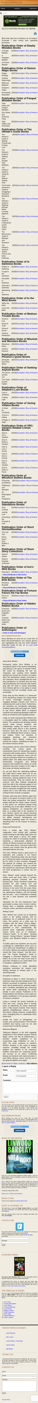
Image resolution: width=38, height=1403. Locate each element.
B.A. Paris (7, 1302)
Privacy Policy (6, 1399)
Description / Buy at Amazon (26, 51)
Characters (33, 8)
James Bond (10, 1345)
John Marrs (8, 1305)
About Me (26, 1235)
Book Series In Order (9, 1063)
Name (5, 1070)
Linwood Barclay (9, 1307)
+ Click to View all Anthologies (14, 633)
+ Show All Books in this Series (14, 575)
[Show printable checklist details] (35, 33)
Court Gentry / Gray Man (14, 1341)
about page (5, 1363)
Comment (7, 1080)
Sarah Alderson (9, 1315)
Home (3, 8)
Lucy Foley (8, 1309)
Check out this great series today (16, 1286)
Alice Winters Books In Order (18, 28)
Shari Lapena (8, 1317)
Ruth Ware (7, 1314)
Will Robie (9, 1349)
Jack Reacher (10, 1333)
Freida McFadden (10, 1303)
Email (5, 1075)
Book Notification (9, 1209)
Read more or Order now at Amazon (12, 1193)
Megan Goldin (9, 1310)
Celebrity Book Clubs (21, 1201)
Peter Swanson (9, 1312)
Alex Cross (9, 1337)
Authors (17, 8)
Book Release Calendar (9, 12)
